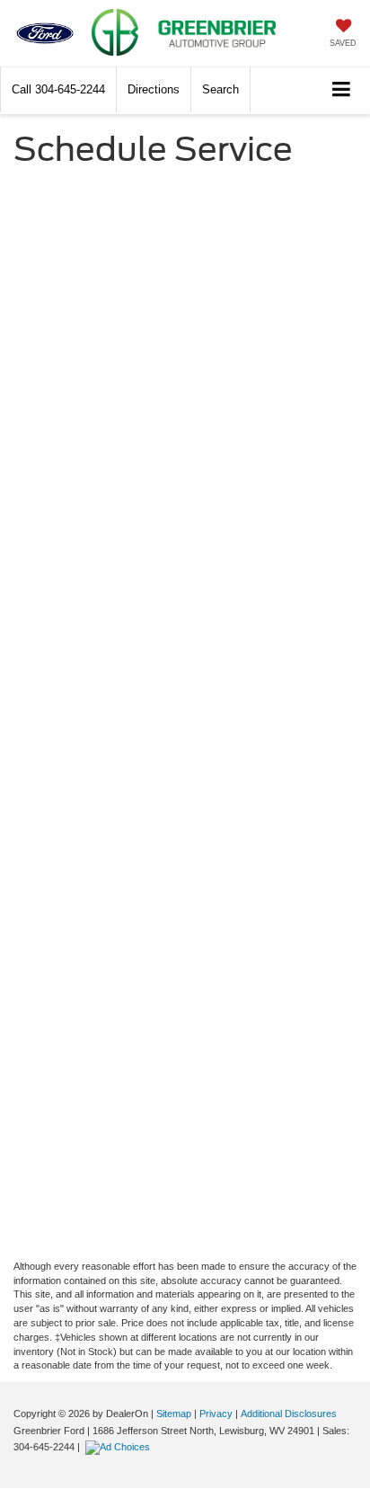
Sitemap (173, 1413)
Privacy (216, 1413)
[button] (58, 89)
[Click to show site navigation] (341, 90)
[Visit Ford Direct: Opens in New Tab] (119, 1446)
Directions (154, 89)
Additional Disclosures (289, 1413)
